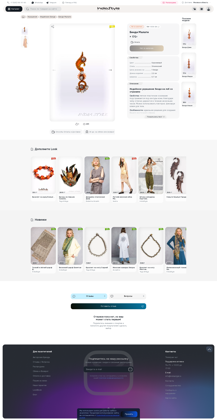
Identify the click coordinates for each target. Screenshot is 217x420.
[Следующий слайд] (110, 70)
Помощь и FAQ (71, 3)
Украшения (32, 17)
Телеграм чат (171, 357)
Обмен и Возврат (41, 371)
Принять (129, 414)
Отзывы (95, 296)
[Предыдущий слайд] (54, 70)
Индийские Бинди (48, 17)
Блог (35, 394)
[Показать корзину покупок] (201, 9)
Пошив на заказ (40, 381)
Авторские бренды (41, 357)
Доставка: (196, 3)
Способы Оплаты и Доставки (68, 132)
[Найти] (27, 9)
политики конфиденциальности (111, 378)
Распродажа (171, 3)
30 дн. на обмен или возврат (101, 132)
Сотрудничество (173, 385)
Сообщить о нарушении (171, 391)
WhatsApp (39, 3)
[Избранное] (194, 9)
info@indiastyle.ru (173, 376)
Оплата (137, 42)
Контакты (169, 381)
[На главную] (108, 8)
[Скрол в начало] (209, 349)
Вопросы (134, 296)
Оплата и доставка (41, 376)
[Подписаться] (130, 369)
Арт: (152, 27)
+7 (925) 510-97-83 (18, 3)
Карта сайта (171, 398)
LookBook (37, 390)
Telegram (52, 3)
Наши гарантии (40, 385)
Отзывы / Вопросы (41, 362)
